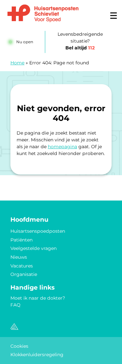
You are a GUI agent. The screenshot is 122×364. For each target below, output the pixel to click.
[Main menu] (113, 15)
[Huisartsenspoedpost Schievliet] (43, 14)
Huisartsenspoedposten (37, 231)
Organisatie (23, 274)
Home (17, 63)
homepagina (62, 147)
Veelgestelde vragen (33, 248)
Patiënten (21, 240)
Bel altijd (80, 48)
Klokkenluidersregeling (36, 355)
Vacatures (21, 266)
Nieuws (18, 257)
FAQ (15, 305)
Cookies (19, 346)
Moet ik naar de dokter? (37, 298)
